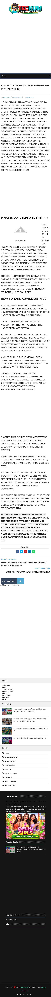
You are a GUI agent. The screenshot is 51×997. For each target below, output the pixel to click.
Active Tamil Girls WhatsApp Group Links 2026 (30, 738)
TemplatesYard (23, 987)
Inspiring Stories (11, 773)
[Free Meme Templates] (34, 994)
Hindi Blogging (10, 765)
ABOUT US (5, 693)
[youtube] (27, 994)
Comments (30, 97)
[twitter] (17, 994)
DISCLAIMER (6, 697)
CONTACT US (6, 695)
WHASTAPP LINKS (10, 785)
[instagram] (24, 994)
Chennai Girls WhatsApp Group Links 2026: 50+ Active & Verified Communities (30, 720)
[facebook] (20, 994)
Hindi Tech (8, 769)
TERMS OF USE (7, 689)
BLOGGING (8, 753)
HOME (4, 699)
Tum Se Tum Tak (11, 919)
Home (4, 687)
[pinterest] (30, 994)
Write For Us (6, 685)
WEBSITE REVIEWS (10, 781)
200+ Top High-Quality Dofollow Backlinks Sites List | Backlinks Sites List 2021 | (30, 710)
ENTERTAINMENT (10, 761)
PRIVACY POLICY (8, 691)
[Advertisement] (25, 45)
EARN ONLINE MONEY (11, 757)
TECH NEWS (8, 777)
